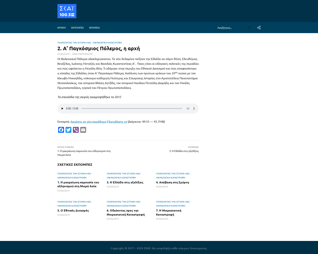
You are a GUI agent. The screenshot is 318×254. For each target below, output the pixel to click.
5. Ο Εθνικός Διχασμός (73, 210)
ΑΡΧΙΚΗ (61, 27)
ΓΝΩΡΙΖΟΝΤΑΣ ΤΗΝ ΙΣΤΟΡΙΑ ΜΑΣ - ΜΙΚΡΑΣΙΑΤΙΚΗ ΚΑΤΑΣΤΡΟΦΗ (89, 42)
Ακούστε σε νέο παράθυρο (88, 121)
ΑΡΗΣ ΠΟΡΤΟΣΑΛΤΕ (82, 53)
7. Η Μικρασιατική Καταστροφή (168, 212)
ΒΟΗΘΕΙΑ (94, 27)
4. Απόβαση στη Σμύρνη (172, 182)
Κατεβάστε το (118, 121)
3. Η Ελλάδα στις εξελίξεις (125, 182)
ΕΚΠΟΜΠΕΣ (77, 27)
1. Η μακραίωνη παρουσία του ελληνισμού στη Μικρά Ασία (78, 184)
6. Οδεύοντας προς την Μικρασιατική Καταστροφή (126, 212)
